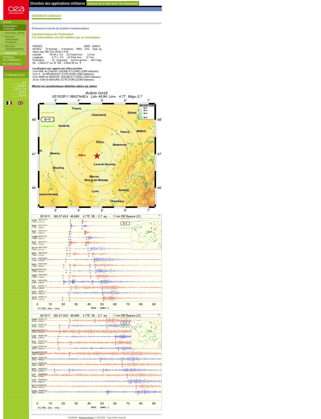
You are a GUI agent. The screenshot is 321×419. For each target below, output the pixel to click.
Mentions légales (86, 417)
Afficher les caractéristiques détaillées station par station (64, 86)
